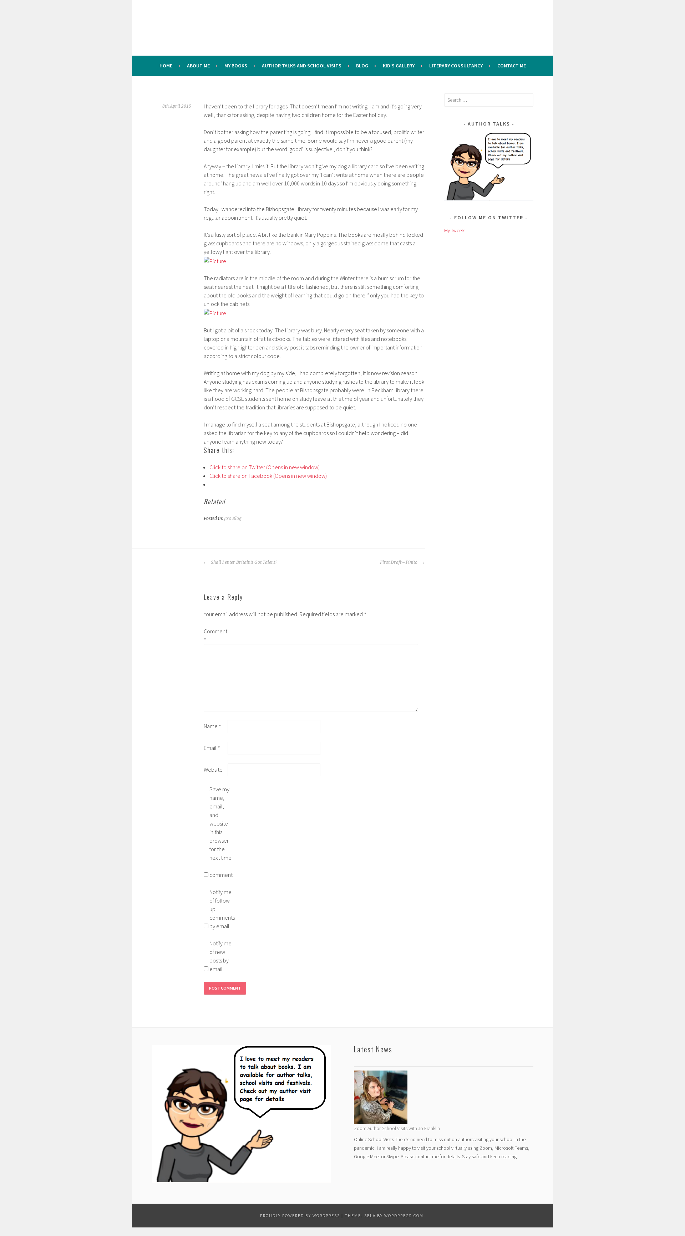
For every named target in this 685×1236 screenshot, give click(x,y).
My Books (235, 65)
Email (212, 747)
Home (165, 65)
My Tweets (454, 230)
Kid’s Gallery (399, 65)
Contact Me (511, 65)
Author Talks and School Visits (301, 65)
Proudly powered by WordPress (300, 1215)
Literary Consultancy (456, 65)
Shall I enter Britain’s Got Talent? (243, 562)
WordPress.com (403, 1215)
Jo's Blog (233, 518)
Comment (215, 635)
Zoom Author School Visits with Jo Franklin (397, 1128)
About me (198, 65)
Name (212, 726)
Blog (362, 65)
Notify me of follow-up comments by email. (220, 909)
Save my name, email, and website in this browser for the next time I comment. (220, 832)
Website (213, 769)
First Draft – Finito (399, 562)
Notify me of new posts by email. (220, 956)
